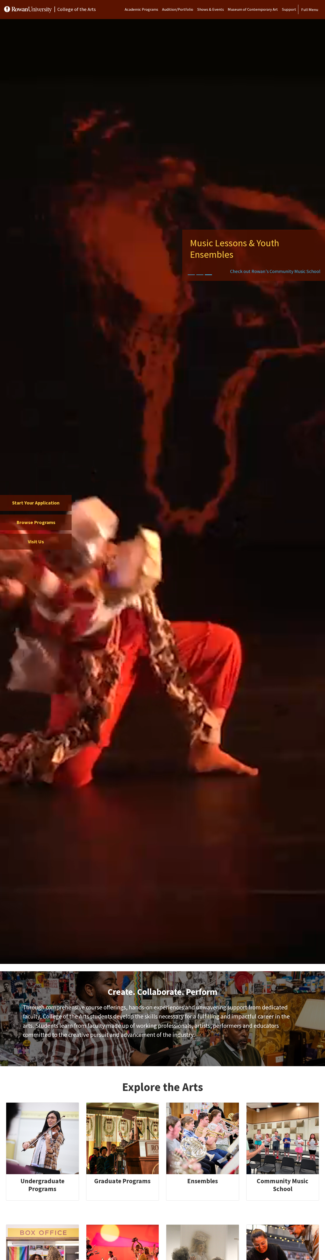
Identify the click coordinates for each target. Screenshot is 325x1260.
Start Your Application (35, 503)
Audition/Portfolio (177, 9)
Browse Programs (35, 522)
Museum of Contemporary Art (253, 9)
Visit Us (36, 542)
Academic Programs (141, 9)
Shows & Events (210, 9)
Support (289, 9)
